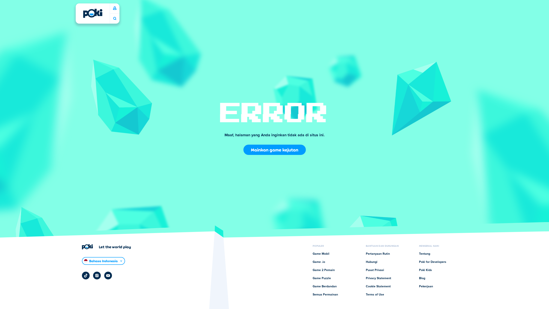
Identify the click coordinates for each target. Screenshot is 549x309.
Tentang (424, 253)
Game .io (319, 262)
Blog (422, 278)
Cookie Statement (378, 286)
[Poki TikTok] (86, 275)
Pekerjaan (426, 286)
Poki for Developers (432, 262)
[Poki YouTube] (108, 275)
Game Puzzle (322, 278)
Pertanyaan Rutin (378, 253)
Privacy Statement (378, 278)
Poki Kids (425, 270)
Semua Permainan (325, 294)
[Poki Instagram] (97, 275)
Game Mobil (321, 253)
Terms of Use (375, 294)
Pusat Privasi (375, 270)
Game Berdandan (325, 286)
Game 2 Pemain (324, 270)
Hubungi (371, 262)
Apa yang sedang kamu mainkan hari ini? (114, 19)
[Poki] (93, 13)
